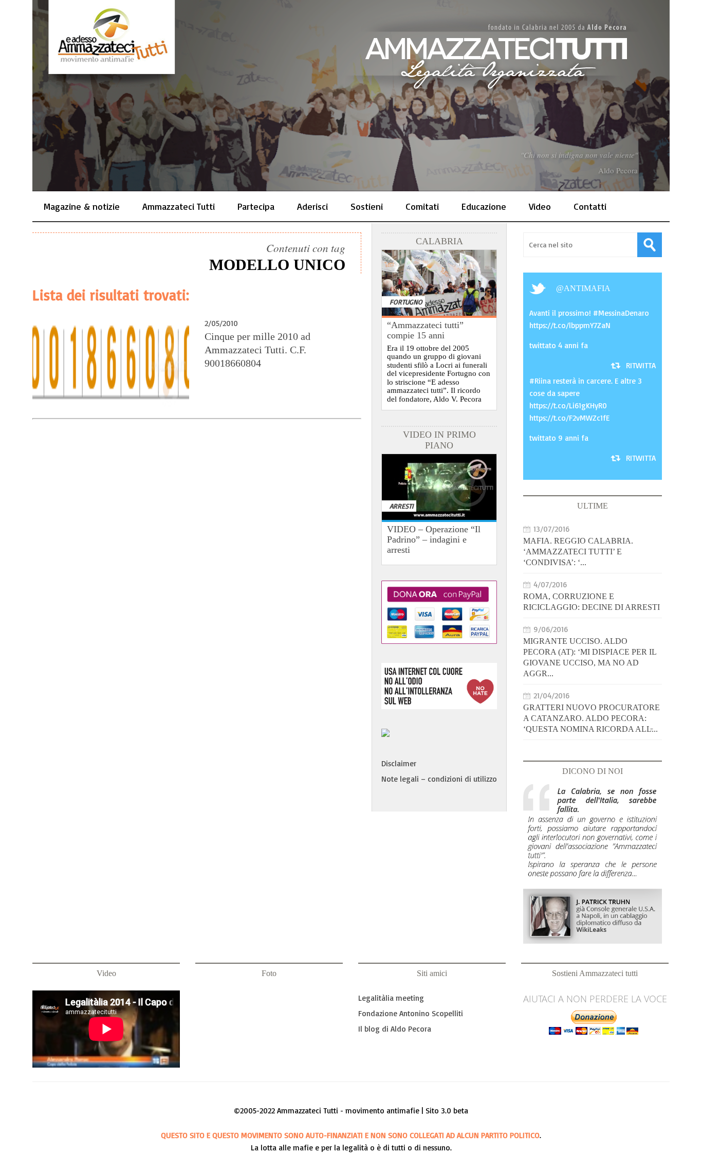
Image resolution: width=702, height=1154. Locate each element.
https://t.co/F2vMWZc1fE (569, 418)
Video (540, 206)
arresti (402, 505)
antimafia (587, 288)
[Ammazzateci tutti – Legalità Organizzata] (351, 95)
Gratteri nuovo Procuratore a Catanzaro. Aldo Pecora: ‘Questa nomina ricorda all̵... (591, 718)
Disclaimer (398, 763)
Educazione (483, 206)
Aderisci (312, 206)
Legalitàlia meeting (391, 998)
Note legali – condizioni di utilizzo (439, 779)
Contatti (590, 206)
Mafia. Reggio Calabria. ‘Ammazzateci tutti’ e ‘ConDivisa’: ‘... (578, 551)
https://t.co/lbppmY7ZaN (570, 325)
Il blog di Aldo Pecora (394, 1029)
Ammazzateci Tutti (178, 206)
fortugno (406, 301)
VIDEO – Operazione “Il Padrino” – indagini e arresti (434, 539)
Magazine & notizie (82, 206)
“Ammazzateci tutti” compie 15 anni (425, 330)
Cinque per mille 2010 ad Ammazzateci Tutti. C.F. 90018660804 (257, 350)
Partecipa (255, 206)
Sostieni (366, 206)
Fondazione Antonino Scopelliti (410, 1013)
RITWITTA (641, 365)
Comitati (422, 206)
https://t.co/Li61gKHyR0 (568, 405)
